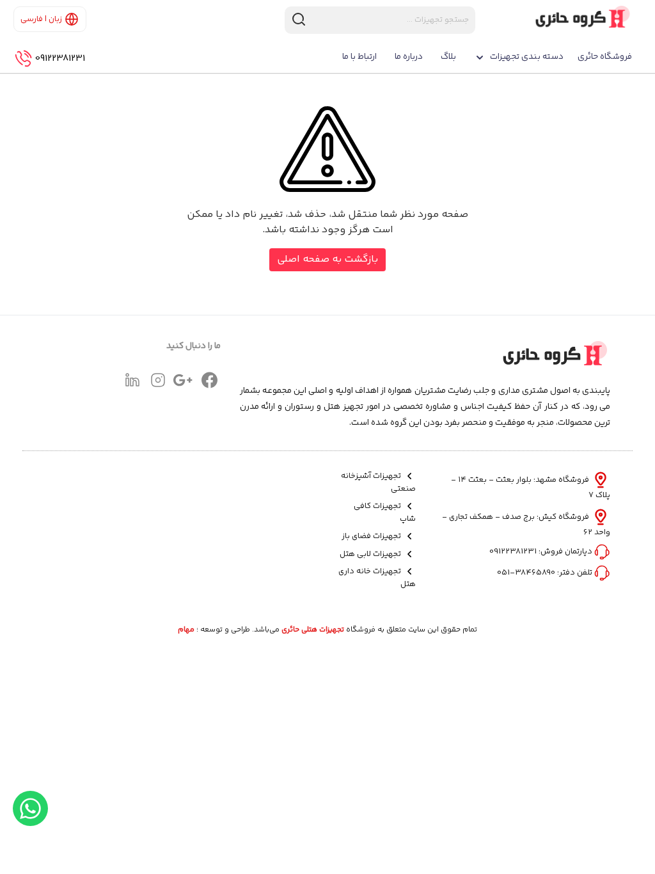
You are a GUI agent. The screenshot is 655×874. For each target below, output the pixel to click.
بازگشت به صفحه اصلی (327, 259)
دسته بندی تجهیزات (527, 57)
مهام (186, 630)
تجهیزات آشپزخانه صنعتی (378, 482)
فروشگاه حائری (605, 57)
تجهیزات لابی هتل (371, 554)
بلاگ (448, 57)
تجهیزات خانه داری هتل (376, 578)
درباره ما (409, 57)
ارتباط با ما (359, 57)
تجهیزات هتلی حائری (312, 630)
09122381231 (60, 59)
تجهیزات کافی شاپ (384, 512)
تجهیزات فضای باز (372, 536)
